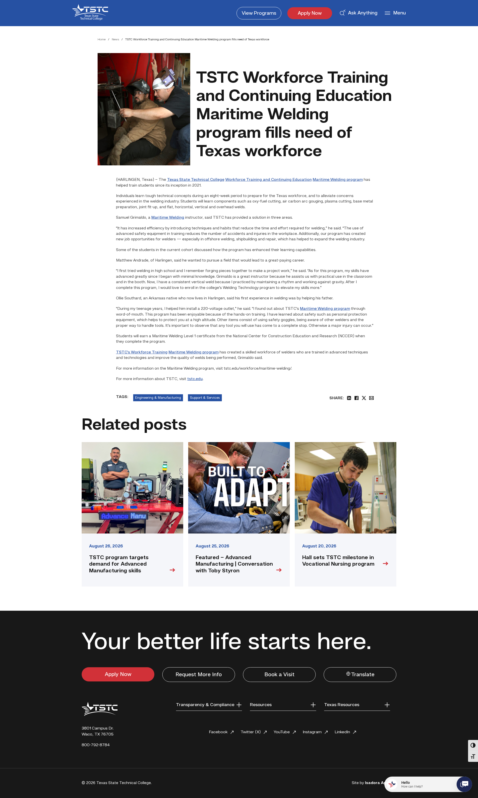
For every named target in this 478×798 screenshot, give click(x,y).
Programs (259, 13)
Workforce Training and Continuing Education (268, 180)
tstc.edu (195, 379)
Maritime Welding (167, 218)
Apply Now (310, 13)
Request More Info (199, 674)
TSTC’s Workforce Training (142, 352)
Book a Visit (279, 674)
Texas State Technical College (195, 180)
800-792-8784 (96, 745)
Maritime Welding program (338, 180)
